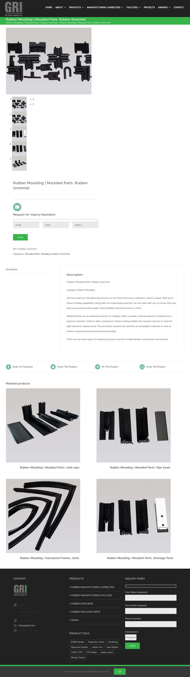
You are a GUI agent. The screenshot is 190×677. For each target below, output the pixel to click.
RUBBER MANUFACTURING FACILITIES (91, 595)
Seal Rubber (113, 647)
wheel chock (107, 652)
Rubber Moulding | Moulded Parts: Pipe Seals (140, 467)
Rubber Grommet (61, 254)
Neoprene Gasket (79, 647)
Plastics (75, 620)
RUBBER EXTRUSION (82, 603)
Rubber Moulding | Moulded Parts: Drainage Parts (140, 558)
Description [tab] (12, 269)
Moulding (46, 254)
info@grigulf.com (27, 625)
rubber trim (97, 647)
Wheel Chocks (78, 657)
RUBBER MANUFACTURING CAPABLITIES (92, 587)
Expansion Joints (96, 642)
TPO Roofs (91, 652)
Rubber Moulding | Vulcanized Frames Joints (49, 558)
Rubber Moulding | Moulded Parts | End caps (50, 467)
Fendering (113, 642)
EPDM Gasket (77, 642)
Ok (119, 671)
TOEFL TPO (77, 652)
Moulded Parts (32, 254)
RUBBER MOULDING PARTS (85, 612)
